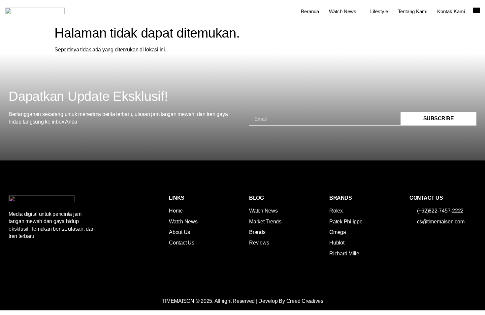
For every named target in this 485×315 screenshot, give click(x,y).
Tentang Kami (412, 11)
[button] (476, 10)
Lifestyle (379, 11)
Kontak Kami (451, 11)
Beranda (310, 11)
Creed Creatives (304, 301)
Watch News (342, 11)
